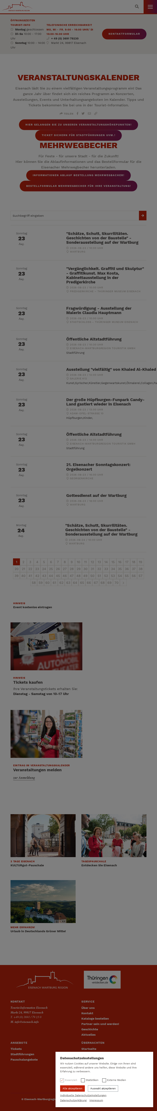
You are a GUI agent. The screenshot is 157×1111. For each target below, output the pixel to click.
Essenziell (71, 1080)
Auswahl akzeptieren (103, 1088)
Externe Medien (116, 1080)
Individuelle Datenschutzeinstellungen (83, 1095)
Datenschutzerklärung (73, 1100)
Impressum (96, 1100)
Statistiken (92, 1080)
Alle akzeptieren (72, 1088)
